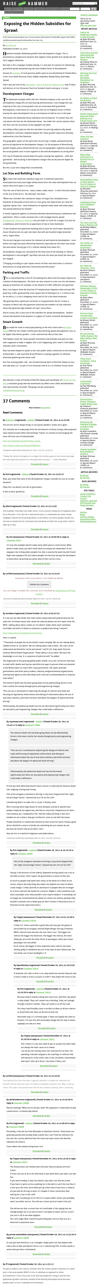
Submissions (52, 9)
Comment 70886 (32, 725)
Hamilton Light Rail (88, 501)
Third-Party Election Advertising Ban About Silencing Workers (89, 56)
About (8, 9)
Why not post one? (88, 25)
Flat (49, 408)
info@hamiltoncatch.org (13, 390)
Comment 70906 (25, 854)
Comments (39, 9)
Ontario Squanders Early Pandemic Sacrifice (88, 451)
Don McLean (11, 45)
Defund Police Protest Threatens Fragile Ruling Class (88, 401)
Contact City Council (85, 497)
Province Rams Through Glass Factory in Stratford (88, 315)
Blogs (82, 515)
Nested (43, 408)
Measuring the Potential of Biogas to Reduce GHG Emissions (88, 425)
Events (6, 18)
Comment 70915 (43, 992)
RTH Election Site (87, 503)
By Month (84, 475)
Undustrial (10, 420)
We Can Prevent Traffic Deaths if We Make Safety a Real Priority (89, 337)
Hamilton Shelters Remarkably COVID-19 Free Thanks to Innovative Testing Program (89, 290)
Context (44, 464)
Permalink (35, 464)
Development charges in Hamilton (18, 220)
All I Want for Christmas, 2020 (87, 267)
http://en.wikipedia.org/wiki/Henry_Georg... (22, 441)
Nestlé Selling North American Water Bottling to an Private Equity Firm (89, 117)
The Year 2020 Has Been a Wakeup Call (89, 223)
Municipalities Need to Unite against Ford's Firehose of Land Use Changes (89, 183)
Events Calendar (89, 15)
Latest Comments (87, 494)
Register (64, 9)
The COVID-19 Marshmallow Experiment (86, 245)
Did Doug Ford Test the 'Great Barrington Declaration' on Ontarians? (88, 77)
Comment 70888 (21, 1103)
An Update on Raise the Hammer (88, 99)
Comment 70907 (20, 1162)
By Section (85, 478)
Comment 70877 (14, 540)
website (30, 420)
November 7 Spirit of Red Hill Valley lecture (45, 85)
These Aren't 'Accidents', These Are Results (88, 361)
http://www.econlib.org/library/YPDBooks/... (22, 445)
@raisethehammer (88, 521)
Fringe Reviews (87, 505)
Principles (17, 9)
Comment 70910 (28, 921)
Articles (83, 512)
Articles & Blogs (87, 517)
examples (16, 73)
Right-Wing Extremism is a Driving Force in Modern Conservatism (87, 159)
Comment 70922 (47, 1039)
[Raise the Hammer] (25, 6)
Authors (28, 9)
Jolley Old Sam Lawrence (86, 137)
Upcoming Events (87, 519)
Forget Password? (14, 12)
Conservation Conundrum (86, 382)
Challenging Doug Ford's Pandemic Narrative (88, 204)
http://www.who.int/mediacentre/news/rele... (23, 633)
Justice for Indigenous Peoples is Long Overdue (88, 34)
